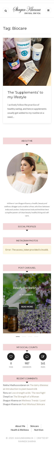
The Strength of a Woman (26, 396)
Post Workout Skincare (33, 404)
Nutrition (38, 429)
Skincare (34, 426)
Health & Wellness (20, 429)
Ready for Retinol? (27, 288)
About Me (20, 426)
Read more (27, 306)
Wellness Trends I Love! (34, 400)
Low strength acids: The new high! (28, 392)
